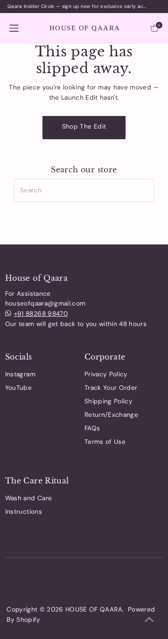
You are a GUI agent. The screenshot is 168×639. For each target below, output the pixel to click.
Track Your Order (110, 388)
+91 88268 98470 (41, 314)
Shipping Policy (108, 401)
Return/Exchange (111, 415)
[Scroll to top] (149, 620)
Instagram (20, 374)
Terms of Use (105, 442)
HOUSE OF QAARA (84, 28)
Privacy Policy (106, 374)
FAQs (92, 428)
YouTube (18, 388)
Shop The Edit (84, 126)
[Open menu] (14, 27)
